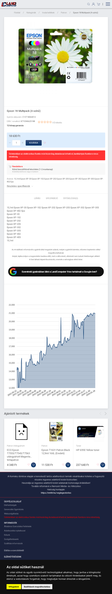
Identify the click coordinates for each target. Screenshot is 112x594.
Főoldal (17, 13)
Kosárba (33, 143)
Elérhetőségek (10, 505)
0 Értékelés (57, 123)
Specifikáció (52, 198)
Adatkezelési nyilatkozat (14, 531)
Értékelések (70, 198)
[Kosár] (98, 4)
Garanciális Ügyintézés (14, 509)
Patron (64, 13)
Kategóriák (31, 13)
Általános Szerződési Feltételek (17, 526)
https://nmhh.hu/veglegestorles (56, 493)
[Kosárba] (33, 464)
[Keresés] (88, 4)
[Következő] (105, 413)
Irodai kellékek (48, 13)
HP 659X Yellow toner (87, 450)
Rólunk (7, 535)
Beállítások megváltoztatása (37, 586)
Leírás (37, 198)
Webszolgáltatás (11, 514)
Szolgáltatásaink (11, 539)
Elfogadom (14, 586)
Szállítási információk (13, 543)
